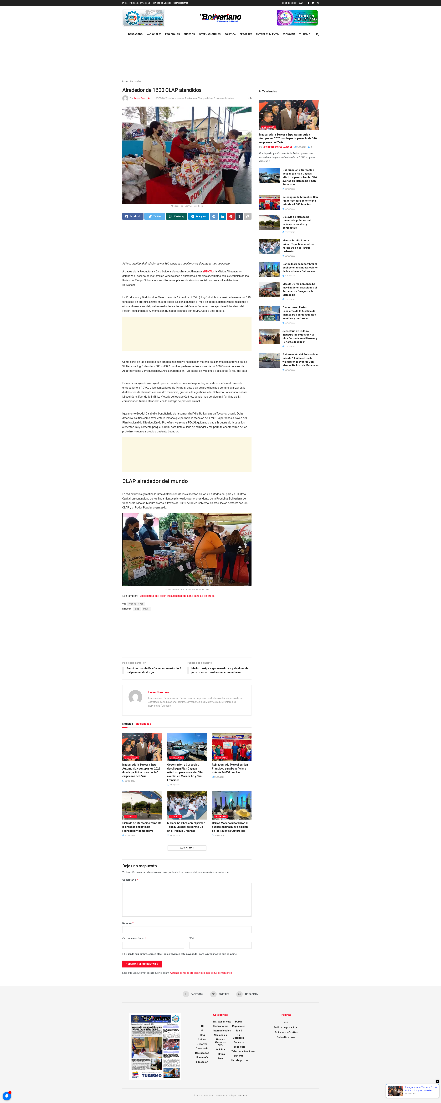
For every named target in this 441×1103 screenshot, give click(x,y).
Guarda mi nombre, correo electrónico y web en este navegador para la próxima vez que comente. (181, 954)
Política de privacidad (140, 3)
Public (238, 1021)
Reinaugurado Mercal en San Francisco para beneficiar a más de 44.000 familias (230, 768)
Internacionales (210, 34)
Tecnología (238, 1046)
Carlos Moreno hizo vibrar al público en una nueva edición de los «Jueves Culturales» (230, 826)
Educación (202, 1062)
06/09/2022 (161, 98)
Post (220, 1058)
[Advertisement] (220, 59)
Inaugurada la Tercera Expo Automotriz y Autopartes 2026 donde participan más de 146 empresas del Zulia (287, 138)
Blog (202, 1035)
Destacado (135, 34)
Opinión (220, 1049)
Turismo (304, 34)
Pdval (146, 609)
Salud (238, 1030)
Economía (289, 34)
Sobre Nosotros (180, 3)
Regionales (172, 34)
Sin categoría (238, 1036)
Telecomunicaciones (243, 1051)
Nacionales (153, 34)
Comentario (130, 879)
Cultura (202, 1039)
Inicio (124, 3)
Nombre (128, 923)
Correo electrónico (134, 938)
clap (137, 609)
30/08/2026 (129, 781)
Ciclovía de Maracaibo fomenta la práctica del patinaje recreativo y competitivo (141, 826)
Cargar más (187, 848)
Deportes (245, 34)
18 (202, 1026)
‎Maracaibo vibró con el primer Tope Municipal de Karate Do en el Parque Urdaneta (186, 826)
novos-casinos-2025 (220, 1042)
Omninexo (242, 1095)
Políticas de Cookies (161, 3)
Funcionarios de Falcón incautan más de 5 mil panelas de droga (176, 595)
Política (230, 34)
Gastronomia (220, 1026)
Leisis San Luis (142, 98)
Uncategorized (240, 1060)
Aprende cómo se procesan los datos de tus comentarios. (201, 972)
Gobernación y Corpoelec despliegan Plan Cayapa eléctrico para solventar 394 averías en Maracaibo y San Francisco (185, 772)
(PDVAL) (208, 271)
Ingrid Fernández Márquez (278, 147)
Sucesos (189, 34)
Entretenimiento (267, 34)
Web (191, 938)
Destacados (202, 1053)
